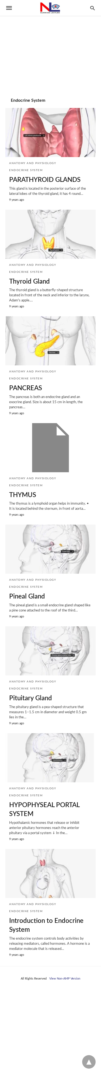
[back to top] (89, 1062)
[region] (50, 46)
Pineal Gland (27, 596)
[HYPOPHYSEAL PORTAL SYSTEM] (50, 757)
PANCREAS (25, 388)
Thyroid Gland (29, 281)
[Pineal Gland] (50, 549)
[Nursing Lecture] (50, 8)
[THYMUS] (50, 447)
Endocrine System (26, 170)
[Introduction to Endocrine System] (50, 873)
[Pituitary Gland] (50, 650)
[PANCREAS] (50, 340)
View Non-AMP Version (64, 978)
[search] (92, 8)
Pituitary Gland (30, 698)
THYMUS (22, 495)
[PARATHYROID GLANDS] (50, 132)
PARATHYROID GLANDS (45, 180)
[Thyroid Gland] (50, 234)
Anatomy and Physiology (32, 163)
